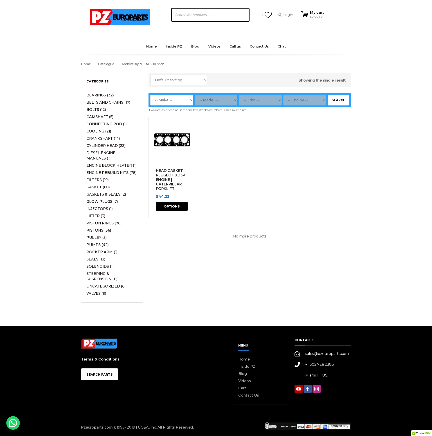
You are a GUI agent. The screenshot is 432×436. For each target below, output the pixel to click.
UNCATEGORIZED (106, 286)
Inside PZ (246, 366)
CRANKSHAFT (103, 138)
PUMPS (97, 245)
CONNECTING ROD (106, 124)
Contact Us (248, 395)
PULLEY (96, 237)
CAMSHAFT (99, 117)
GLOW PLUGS (102, 201)
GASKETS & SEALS (106, 194)
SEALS (95, 259)
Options (172, 206)
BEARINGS (100, 95)
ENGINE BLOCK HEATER (111, 165)
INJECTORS (99, 209)
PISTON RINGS (104, 223)
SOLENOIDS (100, 266)
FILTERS (97, 180)
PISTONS (98, 230)
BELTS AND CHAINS (108, 102)
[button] (13, 423)
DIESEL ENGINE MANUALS (100, 155)
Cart (242, 388)
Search (339, 100)
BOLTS (96, 109)
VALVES (96, 293)
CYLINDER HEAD (106, 146)
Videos (244, 381)
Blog (242, 374)
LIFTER (95, 216)
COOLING (98, 131)
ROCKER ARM (101, 252)
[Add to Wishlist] (188, 127)
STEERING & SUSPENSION (101, 276)
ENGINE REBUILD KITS (111, 173)
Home (86, 64)
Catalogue (106, 64)
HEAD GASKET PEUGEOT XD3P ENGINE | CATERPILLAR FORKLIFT (170, 180)
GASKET (98, 187)
